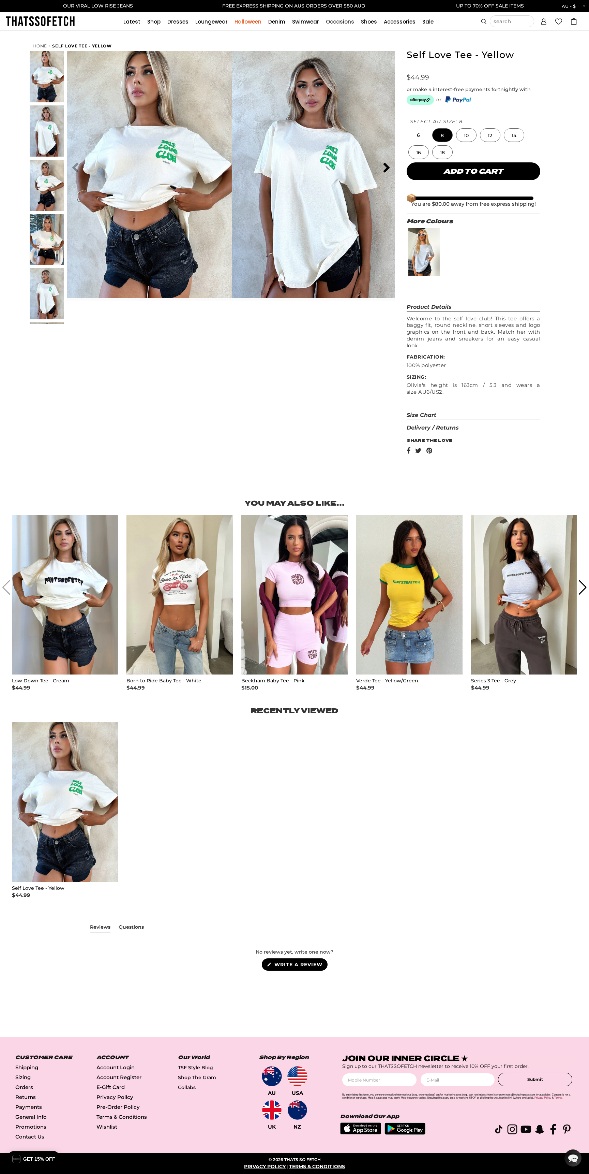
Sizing (23, 1077)
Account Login (115, 1067)
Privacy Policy (114, 1097)
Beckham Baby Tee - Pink (273, 681)
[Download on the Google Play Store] (404, 1133)
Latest (131, 21)
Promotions (30, 1127)
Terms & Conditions (121, 1117)
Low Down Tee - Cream (40, 681)
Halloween (248, 21)
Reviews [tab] (100, 928)
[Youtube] (526, 1130)
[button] (543, 20)
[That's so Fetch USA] (297, 1076)
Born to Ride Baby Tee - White (163, 681)
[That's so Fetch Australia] (272, 1076)
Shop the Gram (197, 1077)
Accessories (400, 21)
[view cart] (573, 21)
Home (40, 45)
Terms (558, 1097)
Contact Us (29, 1136)
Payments (28, 1107)
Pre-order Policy (118, 1107)
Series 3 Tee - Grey (493, 681)
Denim (276, 21)
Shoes (369, 21)
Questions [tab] (131, 928)
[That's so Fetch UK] (272, 1110)
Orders (24, 1087)
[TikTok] (498, 1130)
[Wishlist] (558, 21)
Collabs (187, 1087)
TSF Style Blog (195, 1067)
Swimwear (305, 21)
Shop (154, 21)
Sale (428, 21)
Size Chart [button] (421, 415)
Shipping (26, 1067)
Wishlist (106, 1127)
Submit (535, 1079)
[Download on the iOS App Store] (360, 1132)
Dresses (177, 21)
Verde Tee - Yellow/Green (387, 681)
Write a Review (300, 966)
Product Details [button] (429, 307)
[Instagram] (512, 1130)
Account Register (118, 1077)
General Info (31, 1117)
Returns (25, 1097)
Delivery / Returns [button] (433, 427)
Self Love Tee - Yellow (81, 45)
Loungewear (211, 21)
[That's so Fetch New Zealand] (297, 1110)
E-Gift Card (110, 1087)
